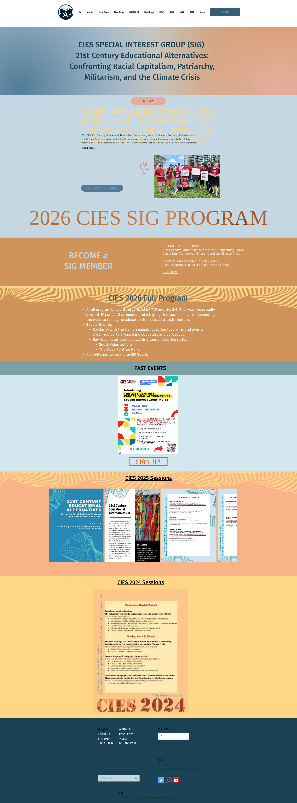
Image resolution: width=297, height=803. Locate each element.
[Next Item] (231, 525)
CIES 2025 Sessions (148, 478)
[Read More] (174, 281)
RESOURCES (126, 734)
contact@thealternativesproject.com (153, 797)
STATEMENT (105, 738)
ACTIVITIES (125, 729)
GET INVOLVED (127, 743)
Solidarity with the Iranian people (121, 329)
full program (99, 309)
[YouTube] (176, 780)
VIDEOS (123, 738)
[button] (141, 650)
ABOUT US (104, 734)
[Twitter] (161, 780)
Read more (88, 147)
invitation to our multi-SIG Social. (120, 354)
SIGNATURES (105, 743)
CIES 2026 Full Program (148, 298)
